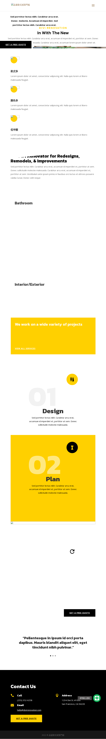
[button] (97, 698)
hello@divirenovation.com (29, 710)
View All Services (25, 348)
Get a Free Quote (16, 44)
